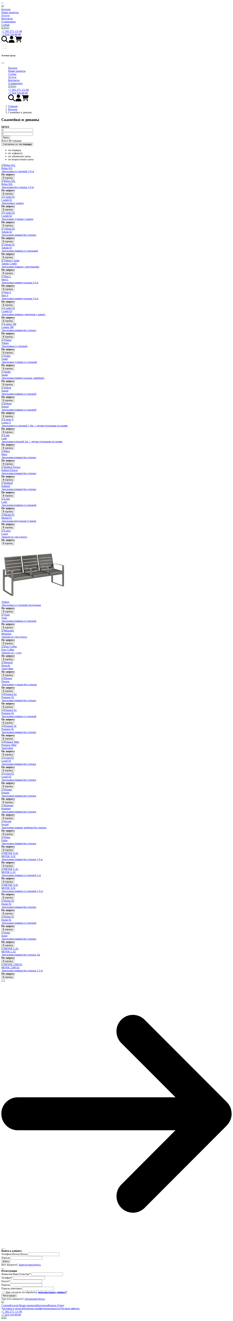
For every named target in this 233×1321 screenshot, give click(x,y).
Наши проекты (10, 12)
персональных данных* (52, 1292)
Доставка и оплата (12, 1308)
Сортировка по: (17, 144)
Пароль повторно (11, 1288)
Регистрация (9, 1295)
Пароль (5, 1257)
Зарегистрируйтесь (30, 1264)
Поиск (6, 137)
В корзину (8, 178)
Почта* (5, 1281)
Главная (12, 106)
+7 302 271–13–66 (11, 31)
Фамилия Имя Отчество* (16, 1274)
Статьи (5, 24)
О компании (8, 21)
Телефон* (7, 1277)
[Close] (2, 63)
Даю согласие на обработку (36, 1292)
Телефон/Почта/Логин (14, 1254)
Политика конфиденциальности (41, 1308)
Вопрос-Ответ (56, 1305)
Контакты (7, 18)
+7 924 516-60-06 (11, 34)
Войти (6, 1261)
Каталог (6, 9)
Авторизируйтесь (34, 1298)
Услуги (5, 15)
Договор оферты (69, 1308)
